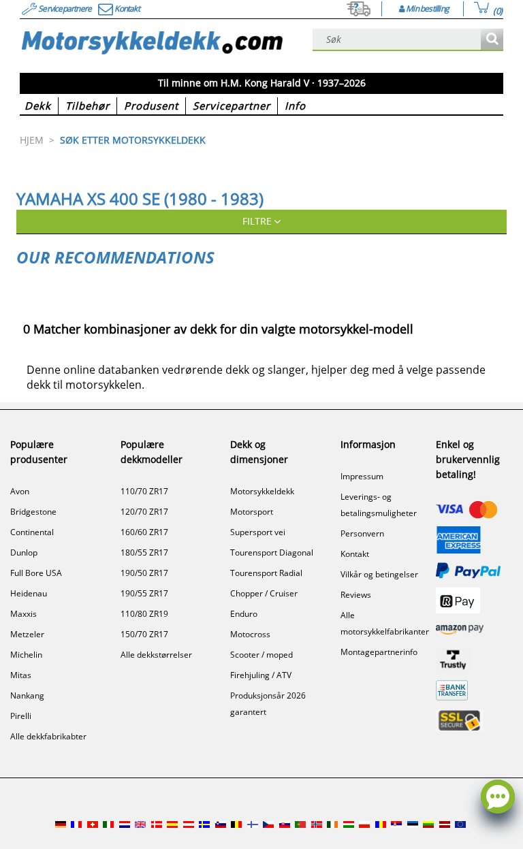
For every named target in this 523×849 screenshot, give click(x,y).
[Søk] (492, 40)
